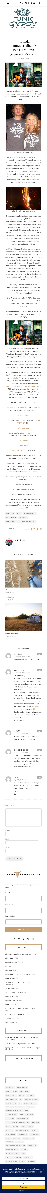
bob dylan (10, 514)
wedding (31, 1161)
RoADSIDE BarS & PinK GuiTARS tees (20, 386)
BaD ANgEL (25, 433)
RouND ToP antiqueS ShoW (15, 1145)
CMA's (19, 514)
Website (8, 847)
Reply (39, 654)
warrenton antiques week (15, 1161)
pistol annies (22, 1134)
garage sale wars (30, 1103)
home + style (10, 978)
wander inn (9, 1022)
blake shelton (11, 1095)
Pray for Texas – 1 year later (15, 1044)
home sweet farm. (12, 633)
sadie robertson (12, 1149)
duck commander (31, 1099)
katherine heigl (12, 521)
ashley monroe (11, 1091)
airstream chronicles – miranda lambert (19, 954)
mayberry (9, 1130)
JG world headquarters (14, 992)
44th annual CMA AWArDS (20, 407)
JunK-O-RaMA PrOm (26, 1114)
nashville (34, 1130)
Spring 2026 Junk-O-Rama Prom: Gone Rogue (22, 1048)
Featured (8, 970)
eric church (23, 441)
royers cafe (32, 1145)
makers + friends (11, 1000)
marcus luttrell (27, 1126)
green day (30, 1107)
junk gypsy (10, 1118)
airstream (13, 266)
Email (7, 839)
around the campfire (13, 962)
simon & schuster (12, 1153)
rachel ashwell (28, 1138)
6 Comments (9, 529)
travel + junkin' (10, 1018)
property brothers (13, 1138)
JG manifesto (10, 988)
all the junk (9, 958)
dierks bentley (23, 428)
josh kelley (23, 446)
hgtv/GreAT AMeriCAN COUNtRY (18, 974)
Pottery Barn (34, 1134)
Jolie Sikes (20, 539)
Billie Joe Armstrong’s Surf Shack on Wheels (21, 1038)
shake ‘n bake (10, 590)
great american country (15, 1107)
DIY (6, 966)
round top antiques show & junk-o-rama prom (22, 1008)
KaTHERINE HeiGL (19, 451)
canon (21, 1095)
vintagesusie (21, 670)
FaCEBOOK (16, 378)
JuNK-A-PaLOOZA (11, 1114)
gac (20, 1103)
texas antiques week (13, 1157)
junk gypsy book (22, 1118)
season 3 (24, 1149)
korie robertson (12, 1126)
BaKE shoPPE (24, 1091)
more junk (9, 1004)
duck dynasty (11, 1103)
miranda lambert (23, 415)
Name (7, 830)
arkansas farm (22, 1087)
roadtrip (9, 1142)
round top (19, 1142)
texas (23, 1153)
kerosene (35, 1122)
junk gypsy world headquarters (17, 1122)
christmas (30, 1095)
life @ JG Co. (10, 996)
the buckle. (9, 597)
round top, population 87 (14, 1014)
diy (21, 1099)
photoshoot (10, 1134)
